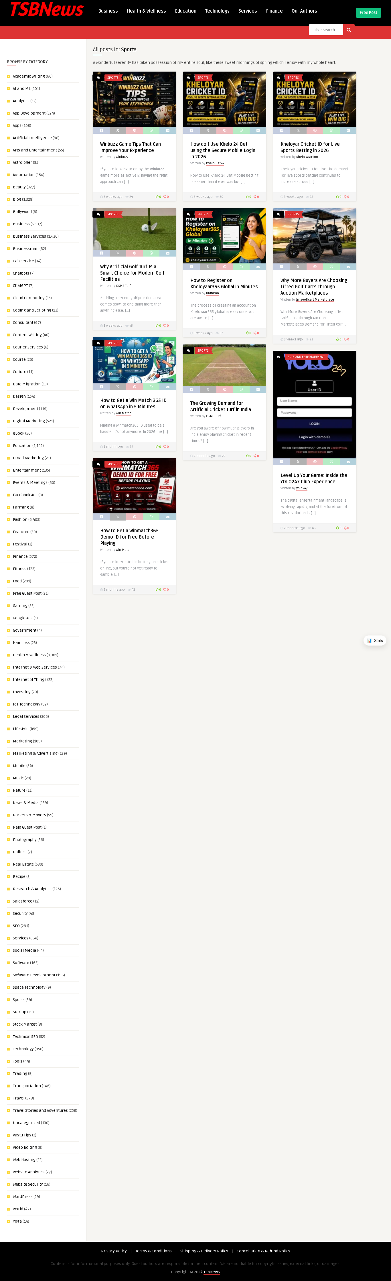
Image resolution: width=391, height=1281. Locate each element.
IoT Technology (26, 704)
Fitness (19, 568)
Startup (19, 1012)
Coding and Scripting (32, 310)
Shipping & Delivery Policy (204, 1251)
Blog (17, 199)
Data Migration (27, 384)
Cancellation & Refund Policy (263, 1251)
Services (247, 11)
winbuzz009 (125, 157)
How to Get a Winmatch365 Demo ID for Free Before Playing (129, 537)
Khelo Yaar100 (307, 157)
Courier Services (28, 347)
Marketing (22, 741)
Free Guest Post (27, 593)
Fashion (20, 519)
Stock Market (25, 1024)
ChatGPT (20, 285)
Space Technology (29, 987)
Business (108, 11)
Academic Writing (29, 76)
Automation (24, 174)
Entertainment (27, 470)
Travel (18, 1098)
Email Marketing (28, 458)
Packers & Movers (29, 815)
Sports (19, 999)
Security (20, 913)
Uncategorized (26, 1122)
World (18, 1209)
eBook (18, 433)
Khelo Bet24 (215, 163)
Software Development (34, 975)
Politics (20, 852)
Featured (21, 531)
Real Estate (23, 864)
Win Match (123, 413)
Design (19, 396)
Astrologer (22, 162)
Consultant (23, 322)
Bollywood (22, 211)
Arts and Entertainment (35, 150)
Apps (17, 125)
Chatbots (21, 273)
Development (25, 408)
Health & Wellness (146, 11)
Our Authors (304, 11)
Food (17, 581)
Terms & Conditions (153, 1251)
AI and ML (22, 88)
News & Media (26, 802)
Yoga (17, 1221)
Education (185, 11)
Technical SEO (25, 1036)
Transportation (27, 1085)
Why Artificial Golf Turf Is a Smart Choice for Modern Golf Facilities (132, 273)
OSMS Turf (123, 286)
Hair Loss (21, 642)
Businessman (26, 248)
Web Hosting (24, 1159)
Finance (274, 11)
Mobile (19, 765)
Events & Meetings (30, 482)
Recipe (19, 876)
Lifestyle (21, 728)
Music (18, 778)
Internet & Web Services (35, 667)
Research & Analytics (32, 888)
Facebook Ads (25, 494)
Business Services (29, 236)
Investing (22, 691)
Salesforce (22, 901)
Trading (20, 1073)
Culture (19, 371)
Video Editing (25, 1147)
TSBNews (212, 1272)
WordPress (23, 1196)
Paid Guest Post (27, 827)
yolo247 (301, 488)
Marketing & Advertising (35, 753)
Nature (19, 790)
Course (19, 359)
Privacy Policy (114, 1251)
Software (21, 962)
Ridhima (212, 293)
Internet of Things (29, 679)
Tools (17, 1061)
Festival (20, 544)
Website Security (28, 1184)
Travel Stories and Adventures (40, 1110)
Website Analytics (29, 1172)
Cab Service (23, 261)
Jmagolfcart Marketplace (315, 299)
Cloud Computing (29, 297)
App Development (29, 113)
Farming (21, 507)
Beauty (19, 187)
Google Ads (23, 618)
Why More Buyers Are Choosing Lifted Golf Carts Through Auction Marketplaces (314, 287)
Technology (217, 11)
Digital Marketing (29, 421)
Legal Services (26, 716)
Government (24, 630)
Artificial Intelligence (32, 137)
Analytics (21, 100)
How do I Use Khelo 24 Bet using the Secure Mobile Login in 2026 (222, 150)
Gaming (20, 605)
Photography (25, 839)
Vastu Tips (22, 1135)
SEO (16, 925)
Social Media (24, 950)
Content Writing (27, 334)
